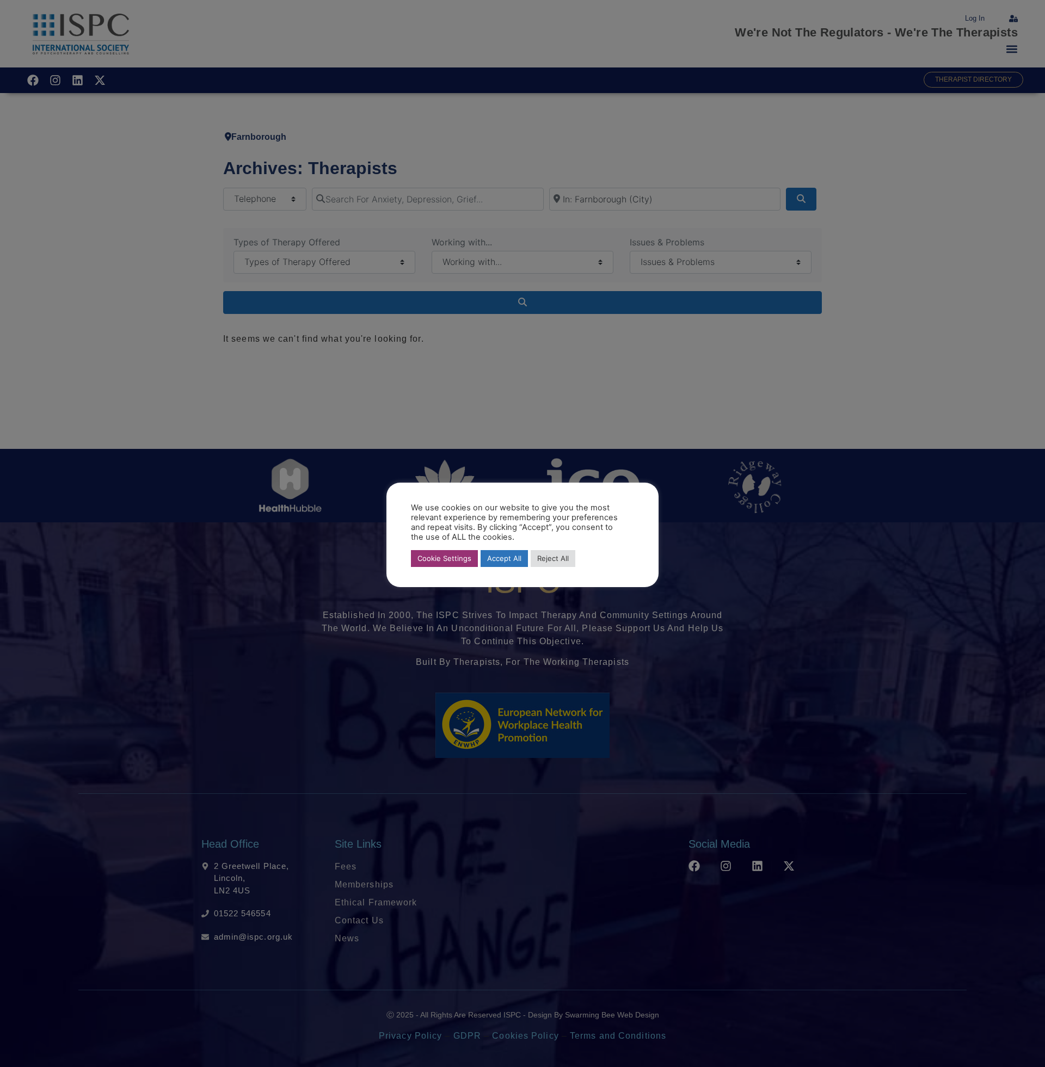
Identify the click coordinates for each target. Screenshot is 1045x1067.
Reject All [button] (553, 558)
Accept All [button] (504, 558)
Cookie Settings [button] (444, 558)
